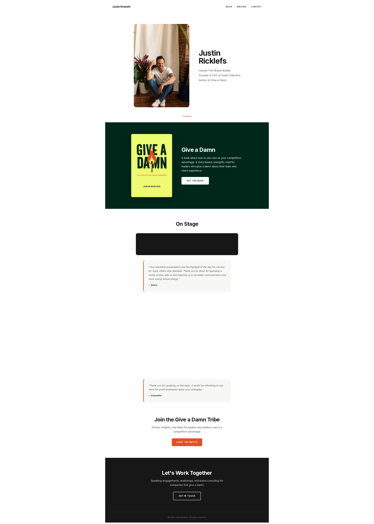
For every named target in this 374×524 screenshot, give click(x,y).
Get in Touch (187, 496)
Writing (241, 6)
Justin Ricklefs (121, 6)
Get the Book (195, 180)
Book (229, 6)
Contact (256, 6)
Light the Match (187, 442)
